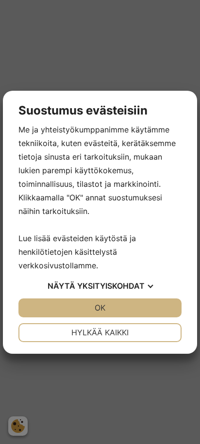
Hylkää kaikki (100, 332)
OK (100, 307)
